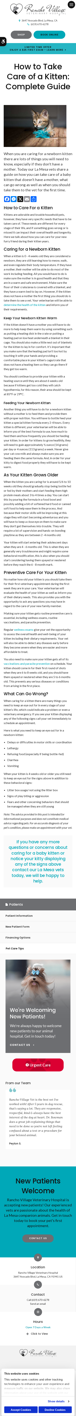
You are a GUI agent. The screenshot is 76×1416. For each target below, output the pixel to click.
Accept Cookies (21, 1409)
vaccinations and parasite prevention (27, 663)
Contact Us (38, 1238)
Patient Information (19, 916)
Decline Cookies (55, 1409)
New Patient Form (18, 927)
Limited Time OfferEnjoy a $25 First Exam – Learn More (36, 48)
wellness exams (23, 629)
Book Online (49, 34)
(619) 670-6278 (40, 24)
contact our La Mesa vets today (38, 872)
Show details (56, 1401)
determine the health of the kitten (25, 304)
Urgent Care (40, 1065)
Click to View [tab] (39, 1334)
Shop (21, 34)
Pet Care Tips (15, 948)
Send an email (38, 1303)
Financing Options (18, 937)
